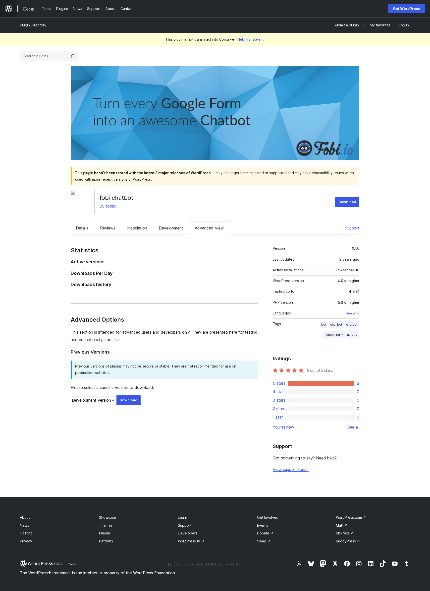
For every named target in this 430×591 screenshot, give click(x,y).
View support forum (291, 469)
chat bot (336, 324)
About (25, 517)
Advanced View (209, 227)
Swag (263, 541)
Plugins (105, 533)
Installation (137, 227)
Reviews (107, 227)
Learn (182, 517)
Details (82, 227)
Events (262, 525)
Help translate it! (251, 39)
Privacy (26, 541)
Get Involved (267, 517)
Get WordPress (406, 8)
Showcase (107, 517)
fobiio (111, 206)
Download (347, 202)
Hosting (26, 533)
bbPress (345, 533)
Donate (265, 533)
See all (353, 427)
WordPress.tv (191, 541)
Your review (283, 427)
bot (323, 324)
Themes (105, 525)
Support (352, 227)
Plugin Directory (33, 25)
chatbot (351, 324)
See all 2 (352, 313)
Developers (187, 533)
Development (171, 227)
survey (352, 335)
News (24, 525)
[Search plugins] (73, 56)
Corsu (72, 564)
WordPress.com (351, 517)
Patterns (106, 541)
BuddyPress (348, 541)
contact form (333, 335)
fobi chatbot (116, 197)
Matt (342, 525)
